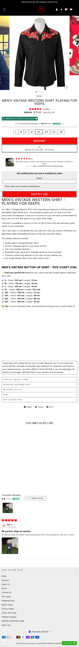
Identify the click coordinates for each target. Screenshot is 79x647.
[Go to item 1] (8, 508)
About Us (6, 584)
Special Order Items (15, 379)
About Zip (6, 625)
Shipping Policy (8, 601)
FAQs (6, 395)
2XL (39, 132)
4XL (54, 132)
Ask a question (12, 400)
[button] (35, 109)
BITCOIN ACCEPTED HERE (13, 621)
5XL (61, 132)
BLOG (4, 588)
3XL (46, 132)
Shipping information (16, 384)
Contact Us (7, 592)
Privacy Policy (8, 609)
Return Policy (7, 605)
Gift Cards (6, 597)
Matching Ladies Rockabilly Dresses (18, 234)
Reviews (5, 580)
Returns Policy (12, 390)
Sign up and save (12, 570)
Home (38, 96)
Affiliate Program (9, 617)
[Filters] (27, 498)
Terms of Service (9, 613)
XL (32, 132)
